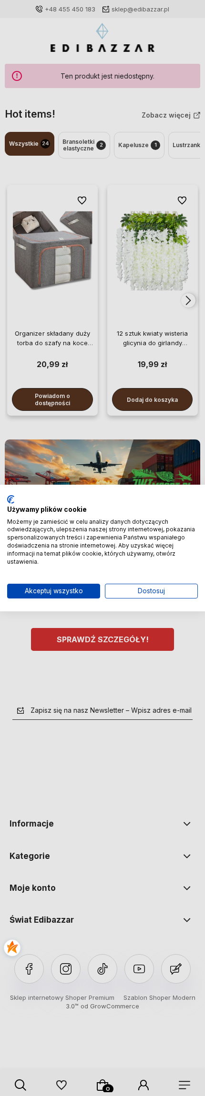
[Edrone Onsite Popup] (102, 548)
